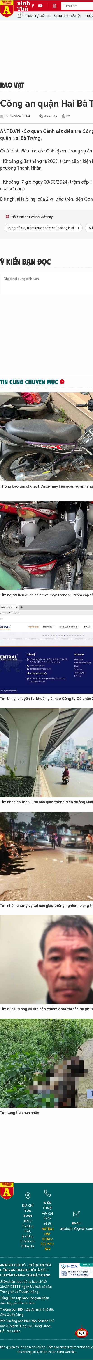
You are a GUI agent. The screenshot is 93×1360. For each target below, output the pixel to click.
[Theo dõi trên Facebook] (34, 6)
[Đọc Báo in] (56, 6)
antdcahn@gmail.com (76, 1229)
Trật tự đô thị (38, 16)
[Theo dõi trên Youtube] (40, 6)
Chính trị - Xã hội (67, 16)
